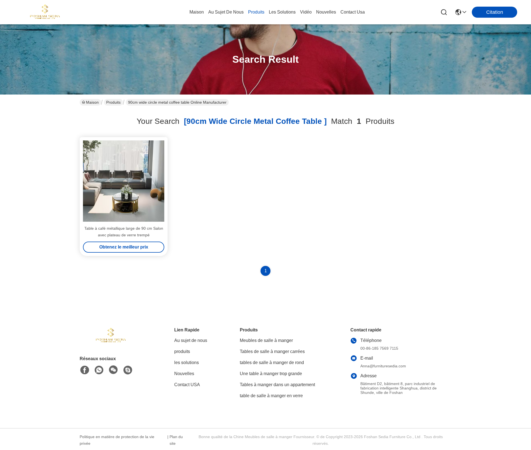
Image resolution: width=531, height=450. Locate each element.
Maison (196, 12)
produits (256, 12)
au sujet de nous (226, 12)
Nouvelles (184, 373)
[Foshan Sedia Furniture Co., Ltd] (44, 12)
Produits (113, 102)
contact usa (352, 12)
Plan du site (176, 440)
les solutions (282, 12)
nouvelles (326, 12)
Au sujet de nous (190, 340)
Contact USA (187, 384)
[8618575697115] (99, 370)
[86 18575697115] (128, 370)
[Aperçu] (110, 342)
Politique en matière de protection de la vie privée (117, 440)
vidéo (306, 12)
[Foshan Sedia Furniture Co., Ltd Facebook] (85, 370)
